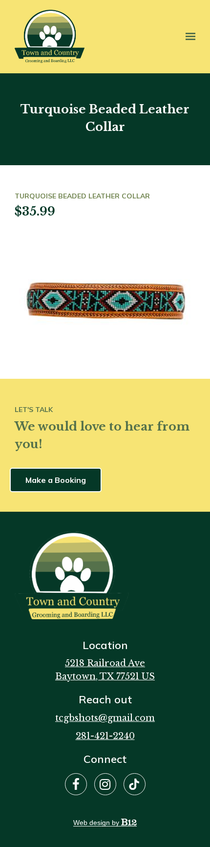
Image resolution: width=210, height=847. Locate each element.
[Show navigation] (188, 36)
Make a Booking (55, 480)
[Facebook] (76, 784)
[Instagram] (105, 784)
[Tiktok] (135, 784)
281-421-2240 (105, 736)
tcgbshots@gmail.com (105, 718)
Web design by (97, 822)
